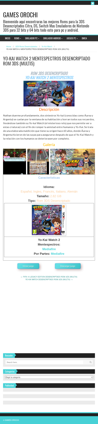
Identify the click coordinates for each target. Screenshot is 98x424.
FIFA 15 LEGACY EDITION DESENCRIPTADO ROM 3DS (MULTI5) (49, 276)
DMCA (84, 38)
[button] (14, 161)
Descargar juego (67, 266)
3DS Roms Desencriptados (26, 46)
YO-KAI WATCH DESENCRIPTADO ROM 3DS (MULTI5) (49, 279)
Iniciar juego (28, 266)
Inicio (7, 38)
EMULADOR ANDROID (52, 38)
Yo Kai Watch (47, 46)
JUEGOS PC (71, 38)
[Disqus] (49, 313)
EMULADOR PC (31, 38)
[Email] (92, 3)
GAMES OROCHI (20, 14)
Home (8, 46)
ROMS (16, 38)
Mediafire (49, 249)
